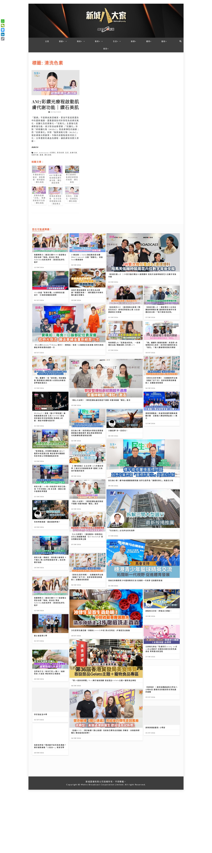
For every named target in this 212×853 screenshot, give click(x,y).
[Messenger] (2, 30)
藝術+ (164, 41)
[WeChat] (2, 25)
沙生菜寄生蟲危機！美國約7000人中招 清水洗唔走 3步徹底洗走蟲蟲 (63, 636)
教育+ (97, 41)
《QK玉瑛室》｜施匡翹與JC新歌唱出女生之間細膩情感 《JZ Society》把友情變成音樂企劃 (50, 533)
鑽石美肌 (48, 155)
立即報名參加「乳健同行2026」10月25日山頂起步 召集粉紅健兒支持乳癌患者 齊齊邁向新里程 (50, 669)
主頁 (47, 41)
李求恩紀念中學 (152, 697)
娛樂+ (133, 41)
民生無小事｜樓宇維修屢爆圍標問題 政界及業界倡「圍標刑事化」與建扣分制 (140, 470)
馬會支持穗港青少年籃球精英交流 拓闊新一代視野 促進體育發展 (61, 586)
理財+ (79, 41)
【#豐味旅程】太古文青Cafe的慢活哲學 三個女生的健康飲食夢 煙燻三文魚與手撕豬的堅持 (50, 465)
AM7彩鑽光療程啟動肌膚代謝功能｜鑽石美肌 (55, 104)
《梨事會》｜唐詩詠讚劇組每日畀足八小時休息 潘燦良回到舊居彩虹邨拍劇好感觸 (124, 699)
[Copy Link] (2, 39)
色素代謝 (35, 155)
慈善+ (106, 49)
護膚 (41, 155)
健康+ (61, 41)
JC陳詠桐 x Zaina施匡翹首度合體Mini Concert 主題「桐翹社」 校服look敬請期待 (87, 257)
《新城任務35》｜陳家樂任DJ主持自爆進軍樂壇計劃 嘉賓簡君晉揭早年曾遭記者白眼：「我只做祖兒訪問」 (161, 309)
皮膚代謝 (73, 153)
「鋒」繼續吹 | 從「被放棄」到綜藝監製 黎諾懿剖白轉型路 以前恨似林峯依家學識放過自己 (162, 380)
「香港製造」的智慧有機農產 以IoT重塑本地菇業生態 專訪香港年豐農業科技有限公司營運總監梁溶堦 (86, 460)
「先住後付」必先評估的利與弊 (121, 520)
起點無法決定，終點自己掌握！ (159, 586)
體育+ (149, 41)
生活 (67, 153)
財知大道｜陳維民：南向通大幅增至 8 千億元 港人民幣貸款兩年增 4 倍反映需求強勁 (124, 553)
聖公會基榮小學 (152, 617)
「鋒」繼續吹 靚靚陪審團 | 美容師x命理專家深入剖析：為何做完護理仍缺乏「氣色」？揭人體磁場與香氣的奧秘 (162, 344)
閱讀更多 (35, 147)
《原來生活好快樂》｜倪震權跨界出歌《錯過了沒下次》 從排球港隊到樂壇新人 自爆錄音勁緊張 (124, 377)
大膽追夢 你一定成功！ (81, 428)
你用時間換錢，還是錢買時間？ (84, 529)
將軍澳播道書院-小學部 (118, 733)
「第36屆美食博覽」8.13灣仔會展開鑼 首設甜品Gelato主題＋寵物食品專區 (140, 667)
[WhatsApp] (2, 21)
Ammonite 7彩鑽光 (47, 153)
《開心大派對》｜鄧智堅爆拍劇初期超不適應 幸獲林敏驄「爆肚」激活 (63, 397)
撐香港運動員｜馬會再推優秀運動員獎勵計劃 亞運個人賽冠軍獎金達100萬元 (124, 413)
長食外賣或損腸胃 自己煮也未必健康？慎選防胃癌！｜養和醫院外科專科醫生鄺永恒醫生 (87, 292)
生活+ (115, 41)
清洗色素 (60, 153)
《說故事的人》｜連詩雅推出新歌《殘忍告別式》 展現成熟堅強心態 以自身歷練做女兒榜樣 (124, 309)
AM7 (36, 153)
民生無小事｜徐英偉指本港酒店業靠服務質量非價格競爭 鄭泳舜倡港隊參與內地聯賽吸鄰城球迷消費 (50, 430)
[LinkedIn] (2, 34)
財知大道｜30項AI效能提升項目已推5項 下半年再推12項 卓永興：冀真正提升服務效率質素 (87, 496)
